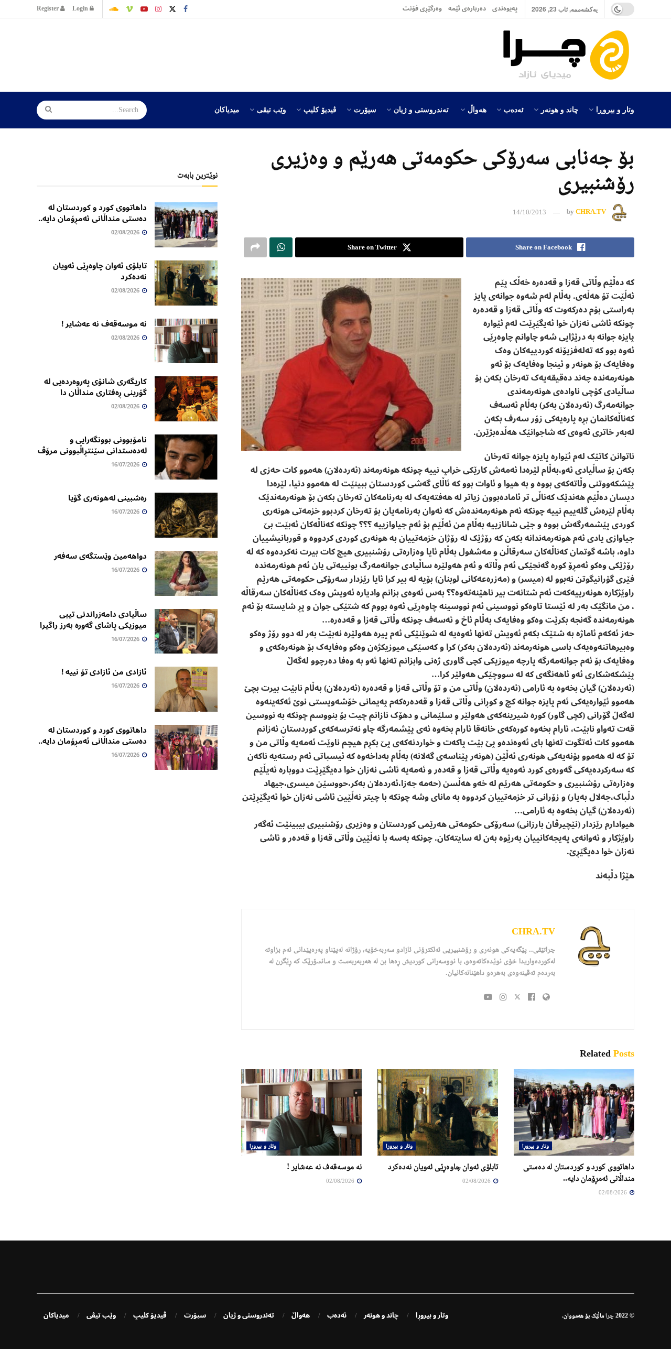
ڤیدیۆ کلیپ (320, 109)
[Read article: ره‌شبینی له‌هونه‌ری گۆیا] (186, 515)
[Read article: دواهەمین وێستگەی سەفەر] (186, 573)
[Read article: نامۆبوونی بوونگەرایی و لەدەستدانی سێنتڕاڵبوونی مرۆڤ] (186, 457)
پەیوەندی (504, 8)
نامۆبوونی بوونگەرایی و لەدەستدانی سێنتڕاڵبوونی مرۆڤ (92, 445)
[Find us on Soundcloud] (113, 9)
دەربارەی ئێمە (467, 8)
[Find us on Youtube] (144, 9)
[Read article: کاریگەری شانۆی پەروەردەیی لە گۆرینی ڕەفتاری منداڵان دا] (186, 398)
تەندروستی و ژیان (421, 109)
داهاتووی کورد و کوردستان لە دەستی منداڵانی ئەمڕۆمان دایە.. (92, 213)
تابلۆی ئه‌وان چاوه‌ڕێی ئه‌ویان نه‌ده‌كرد (443, 1166)
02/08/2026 (614, 1192)
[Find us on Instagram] (158, 9)
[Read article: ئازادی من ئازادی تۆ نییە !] (186, 689)
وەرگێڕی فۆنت (422, 8)
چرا (609, 1315)
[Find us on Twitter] (172, 9)
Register (48, 8)
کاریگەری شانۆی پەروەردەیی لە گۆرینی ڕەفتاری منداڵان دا (95, 387)
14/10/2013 (529, 212)
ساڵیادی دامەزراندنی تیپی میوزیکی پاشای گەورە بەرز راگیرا (93, 620)
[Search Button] (45, 110)
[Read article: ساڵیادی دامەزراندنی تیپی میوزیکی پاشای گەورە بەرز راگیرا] (186, 631)
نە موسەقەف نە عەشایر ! (324, 1166)
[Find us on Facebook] (185, 9)
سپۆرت (365, 109)
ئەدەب (514, 109)
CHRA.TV (591, 212)
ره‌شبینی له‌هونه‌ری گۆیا (107, 497)
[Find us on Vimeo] (129, 9)
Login (81, 8)
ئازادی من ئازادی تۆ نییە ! (104, 671)
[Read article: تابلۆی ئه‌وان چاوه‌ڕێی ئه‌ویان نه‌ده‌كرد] (437, 1112)
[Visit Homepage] (568, 55)
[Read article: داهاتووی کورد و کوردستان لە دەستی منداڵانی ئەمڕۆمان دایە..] (574, 1112)
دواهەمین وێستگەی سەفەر (100, 556)
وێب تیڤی (271, 109)
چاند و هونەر (560, 109)
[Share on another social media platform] (255, 247)
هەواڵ (477, 109)
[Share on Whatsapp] (281, 247)
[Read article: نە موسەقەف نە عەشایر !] (301, 1112)
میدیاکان (227, 109)
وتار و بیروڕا (615, 109)
